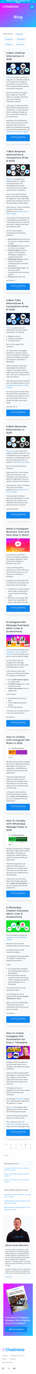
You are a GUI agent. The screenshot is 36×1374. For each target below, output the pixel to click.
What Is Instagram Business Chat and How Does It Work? (17, 531)
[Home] (13, 20)
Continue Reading (20, 136)
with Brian (20, 1099)
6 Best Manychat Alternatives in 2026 (16, 429)
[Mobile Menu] (32, 7)
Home (5, 1356)
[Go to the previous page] (6, 1144)
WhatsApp (21, 39)
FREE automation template (15, 1123)
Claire (12, 1107)
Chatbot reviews (17, 1356)
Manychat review (23, 462)
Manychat (10, 451)
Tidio (8, 328)
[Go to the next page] (30, 1148)
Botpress (9, 179)
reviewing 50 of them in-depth (17, 131)
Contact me (8, 1277)
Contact (12, 1359)
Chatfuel (9, 77)
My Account (7, 1362)
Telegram (8, 44)
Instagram (9, 39)
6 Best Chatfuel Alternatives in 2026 (15, 56)
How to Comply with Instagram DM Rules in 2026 (18, 740)
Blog (4, 1359)
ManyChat (20, 44)
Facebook (19, 34)
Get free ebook (17, 1329)
